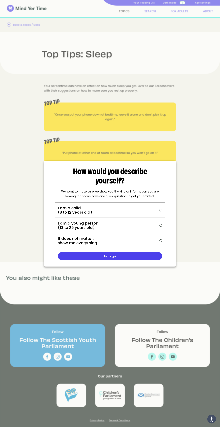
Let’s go (110, 256)
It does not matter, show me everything (77, 240)
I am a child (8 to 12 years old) (75, 210)
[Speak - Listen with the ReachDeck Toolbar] (211, 419)
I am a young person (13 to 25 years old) (78, 225)
